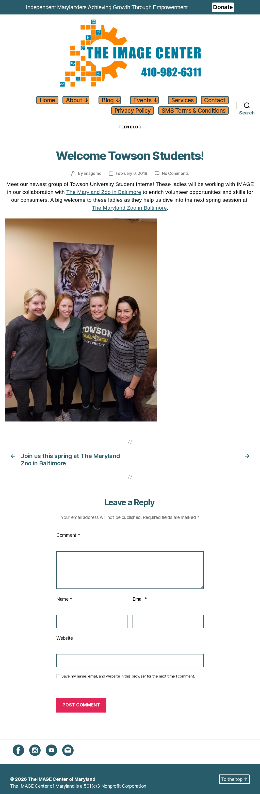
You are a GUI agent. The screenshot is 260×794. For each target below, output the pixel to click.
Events (145, 100)
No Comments (175, 173)
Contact (214, 100)
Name (64, 599)
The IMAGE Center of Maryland (61, 779)
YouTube (55, 759)
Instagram (39, 759)
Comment (68, 535)
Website (64, 638)
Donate (223, 7)
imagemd (92, 173)
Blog (111, 100)
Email (140, 599)
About (77, 100)
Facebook (23, 759)
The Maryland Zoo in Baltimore (103, 192)
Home (47, 100)
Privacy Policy (133, 110)
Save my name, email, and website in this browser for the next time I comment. (128, 676)
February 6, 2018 (131, 173)
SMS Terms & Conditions (193, 110)
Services (182, 100)
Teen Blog (130, 127)
